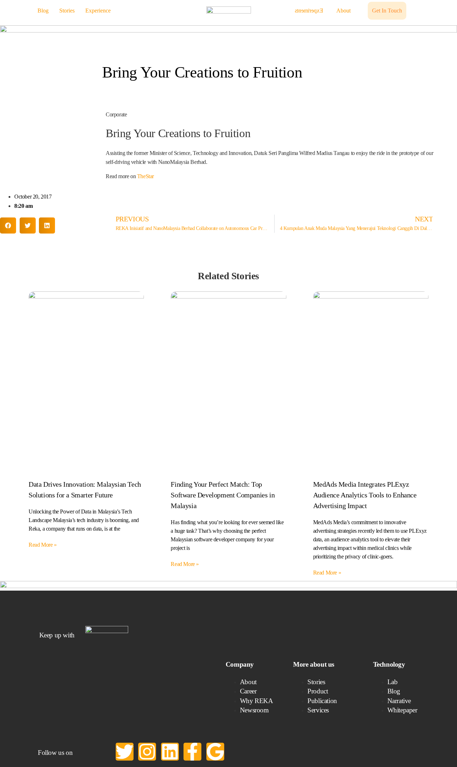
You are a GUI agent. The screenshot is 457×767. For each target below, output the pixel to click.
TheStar (145, 176)
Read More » (43, 545)
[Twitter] (125, 752)
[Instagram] (147, 752)
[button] (8, 225)
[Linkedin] (170, 752)
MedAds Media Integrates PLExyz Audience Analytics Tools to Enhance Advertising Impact (365, 495)
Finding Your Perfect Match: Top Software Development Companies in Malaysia (223, 495)
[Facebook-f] (192, 752)
